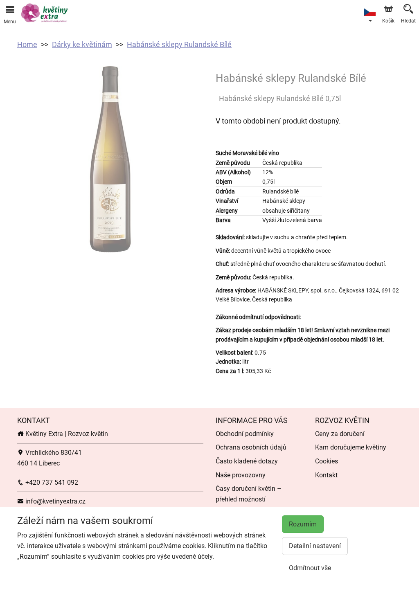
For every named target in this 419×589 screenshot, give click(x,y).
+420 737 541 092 (51, 482)
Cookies (326, 461)
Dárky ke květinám (82, 44)
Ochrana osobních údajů (251, 447)
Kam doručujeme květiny (350, 447)
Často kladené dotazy (247, 461)
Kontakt (326, 475)
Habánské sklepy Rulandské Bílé (179, 44)
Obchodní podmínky (245, 434)
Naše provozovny (241, 475)
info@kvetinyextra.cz (55, 501)
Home (27, 44)
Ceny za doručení (340, 434)
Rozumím (303, 524)
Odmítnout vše (310, 568)
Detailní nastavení (315, 546)
